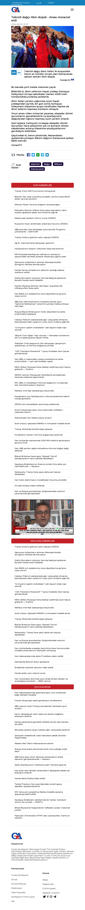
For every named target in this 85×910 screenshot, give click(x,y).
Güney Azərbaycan (19, 875)
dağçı (47, 164)
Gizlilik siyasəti (49, 888)
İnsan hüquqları (18, 892)
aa (19, 72)
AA (14, 72)
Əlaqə (45, 880)
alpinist (35, 164)
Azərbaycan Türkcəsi (21, 3)
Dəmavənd (37, 169)
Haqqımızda (47, 884)
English (51, 3)
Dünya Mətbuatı (18, 884)
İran (13, 901)
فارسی (38, 3)
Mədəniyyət (16, 888)
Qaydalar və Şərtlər (51, 893)
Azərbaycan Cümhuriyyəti (23, 897)
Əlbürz (58, 164)
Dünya (14, 879)
